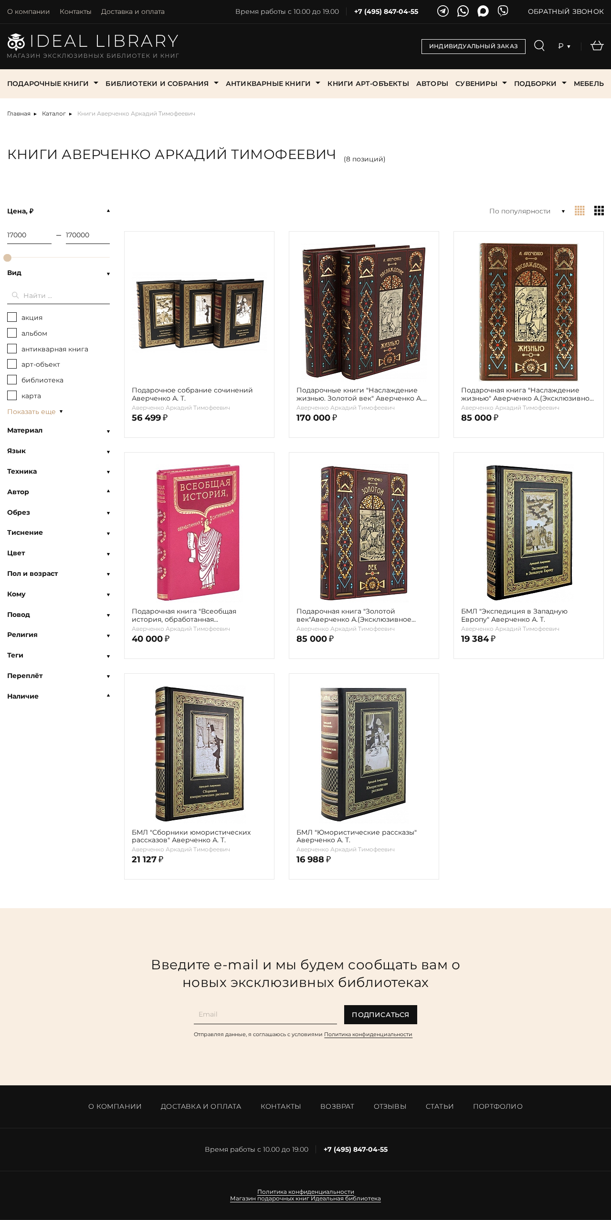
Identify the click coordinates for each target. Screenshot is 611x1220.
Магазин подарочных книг (269, 1198)
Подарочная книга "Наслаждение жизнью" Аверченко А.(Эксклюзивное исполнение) (527, 394)
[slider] (7, 258)
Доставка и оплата (133, 11)
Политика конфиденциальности (368, 1034)
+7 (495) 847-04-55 (386, 12)
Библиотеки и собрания (157, 83)
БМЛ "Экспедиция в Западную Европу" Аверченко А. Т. (514, 615)
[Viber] (503, 11)
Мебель (589, 83)
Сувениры (476, 83)
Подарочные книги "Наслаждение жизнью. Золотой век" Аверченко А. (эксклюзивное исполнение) (359, 394)
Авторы (432, 83)
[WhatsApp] (463, 11)
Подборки (535, 83)
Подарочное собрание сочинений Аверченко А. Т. (192, 394)
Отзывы (390, 1106)
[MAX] (483, 11)
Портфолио (498, 1106)
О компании (28, 11)
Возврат (337, 1106)
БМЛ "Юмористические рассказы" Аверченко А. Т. (356, 836)
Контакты (76, 11)
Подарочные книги (48, 83)
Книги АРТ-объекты (368, 83)
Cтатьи (440, 1106)
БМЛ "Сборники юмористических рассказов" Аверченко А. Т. (191, 836)
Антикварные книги (268, 83)
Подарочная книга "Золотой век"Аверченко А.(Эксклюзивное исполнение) (353, 615)
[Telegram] (443, 11)
